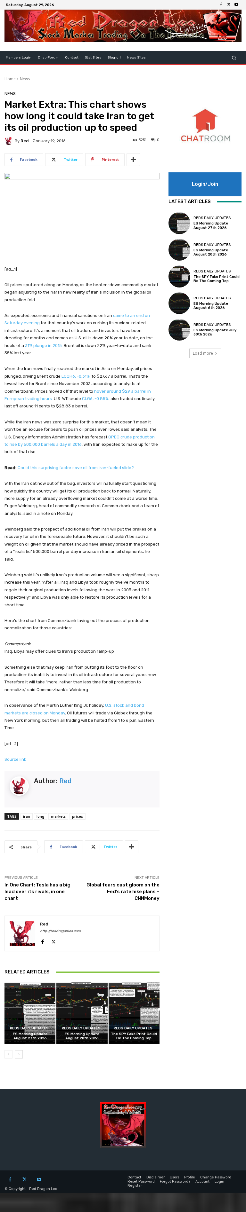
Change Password (215, 1177)
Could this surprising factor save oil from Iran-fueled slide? (76, 467)
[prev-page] (8, 1054)
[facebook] (42, 940)
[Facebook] (221, 5)
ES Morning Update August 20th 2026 (82, 1036)
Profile (189, 1177)
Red (24, 141)
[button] (234, 57)
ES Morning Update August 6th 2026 (210, 306)
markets (58, 816)
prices (77, 816)
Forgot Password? (175, 1181)
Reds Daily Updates (29, 1028)
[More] (133, 159)
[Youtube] (236, 5)
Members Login (18, 57)
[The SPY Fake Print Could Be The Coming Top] (134, 1012)
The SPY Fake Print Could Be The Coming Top (134, 1036)
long (41, 816)
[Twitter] (229, 5)
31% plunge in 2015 (43, 345)
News (25, 79)
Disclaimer (155, 1177)
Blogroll (114, 57)
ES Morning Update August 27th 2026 (30, 1036)
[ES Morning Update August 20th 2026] (81, 1012)
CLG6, (95, 398)
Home (10, 79)
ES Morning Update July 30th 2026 (214, 332)
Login (219, 1181)
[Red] (9, 141)
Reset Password (141, 1181)
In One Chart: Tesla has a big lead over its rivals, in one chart (37, 891)
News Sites (136, 57)
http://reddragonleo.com (60, 931)
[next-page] (19, 1054)
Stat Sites (93, 57)
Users (174, 1177)
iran (26, 816)
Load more (203, 353)
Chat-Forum (48, 57)
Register (134, 1186)
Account (202, 1181)
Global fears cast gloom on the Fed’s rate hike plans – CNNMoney (123, 891)
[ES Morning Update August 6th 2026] (179, 303)
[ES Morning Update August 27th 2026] (29, 1012)
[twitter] (53, 940)
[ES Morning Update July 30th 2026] (179, 330)
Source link (15, 759)
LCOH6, (76, 376)
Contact (71, 57)
